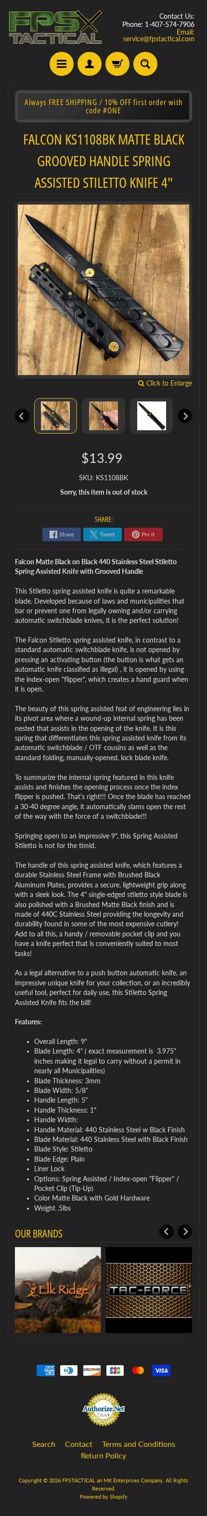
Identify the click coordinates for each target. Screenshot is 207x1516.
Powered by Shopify (104, 1496)
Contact (78, 1443)
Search (43, 1443)
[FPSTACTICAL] (56, 27)
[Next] (185, 416)
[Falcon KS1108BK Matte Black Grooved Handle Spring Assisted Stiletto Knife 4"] (56, 416)
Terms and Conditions (138, 1443)
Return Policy (103, 1455)
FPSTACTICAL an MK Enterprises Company (112, 1480)
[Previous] (22, 416)
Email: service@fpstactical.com (158, 35)
